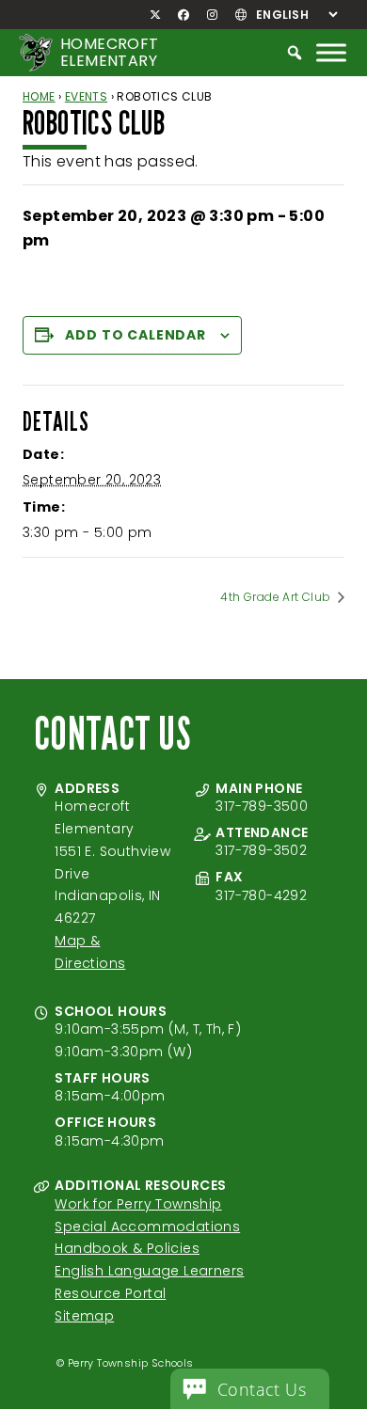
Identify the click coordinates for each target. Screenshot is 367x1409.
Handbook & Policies (127, 1248)
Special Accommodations (147, 1226)
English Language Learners (149, 1270)
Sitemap (84, 1315)
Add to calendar (135, 334)
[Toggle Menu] (331, 52)
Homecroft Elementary (109, 52)
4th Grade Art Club (277, 597)
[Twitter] (155, 15)
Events (86, 96)
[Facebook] (184, 15)
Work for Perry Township (138, 1204)
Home (39, 96)
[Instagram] (211, 15)
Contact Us (261, 1389)
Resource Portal (110, 1293)
